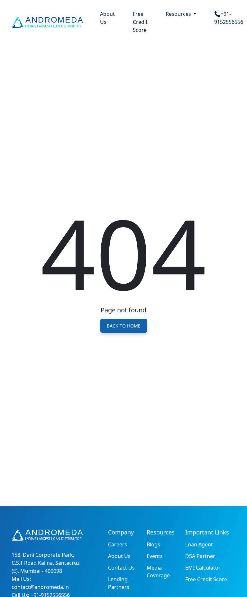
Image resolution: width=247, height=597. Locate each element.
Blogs (153, 544)
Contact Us (121, 567)
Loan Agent (199, 544)
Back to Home (124, 326)
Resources (179, 13)
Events (155, 556)
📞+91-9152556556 (228, 17)
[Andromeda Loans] (49, 22)
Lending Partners (118, 583)
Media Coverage (158, 571)
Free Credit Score (140, 22)
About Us (107, 17)
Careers (117, 544)
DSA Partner (200, 556)
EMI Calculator (203, 567)
